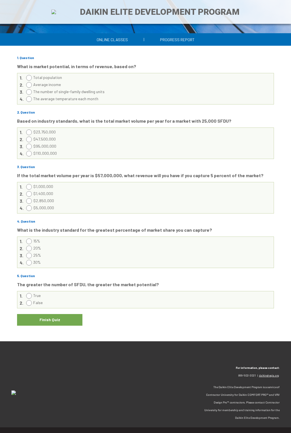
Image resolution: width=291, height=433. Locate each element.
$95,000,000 (44, 146)
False (38, 302)
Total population (47, 77)
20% (37, 248)
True (37, 295)
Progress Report (177, 39)
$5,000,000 (43, 207)
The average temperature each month (65, 98)
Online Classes (112, 39)
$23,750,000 (44, 131)
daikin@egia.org (269, 375)
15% (36, 241)
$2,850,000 (43, 200)
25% (37, 255)
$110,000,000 (45, 153)
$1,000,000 (43, 186)
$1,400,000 (43, 193)
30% (37, 262)
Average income (47, 84)
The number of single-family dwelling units (69, 91)
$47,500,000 (44, 139)
